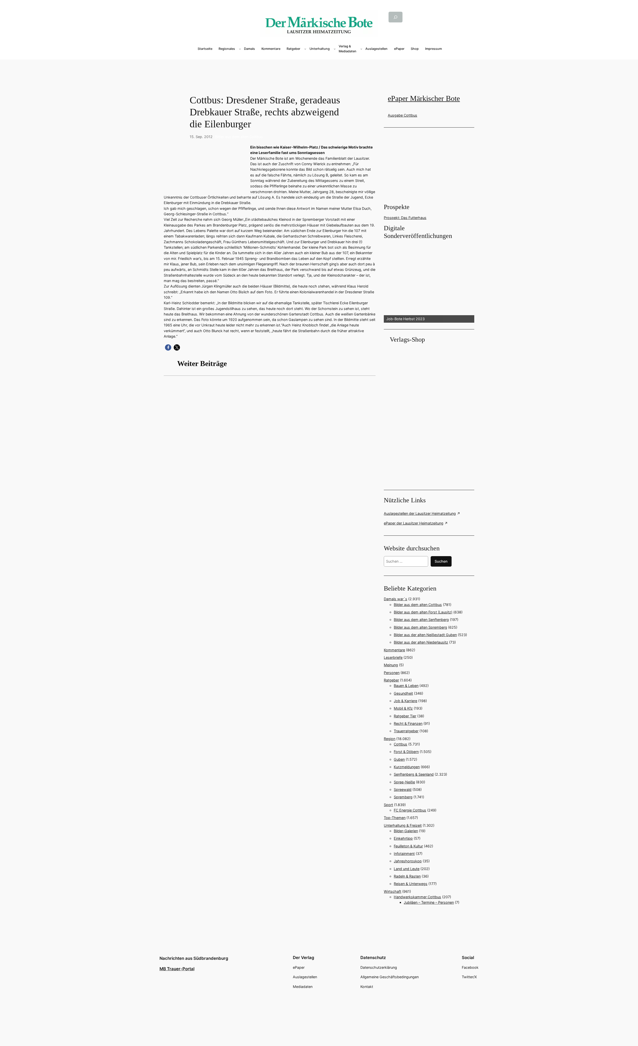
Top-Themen (394, 818)
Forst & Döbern (406, 751)
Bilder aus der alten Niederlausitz (421, 642)
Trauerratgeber (406, 731)
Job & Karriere (405, 701)
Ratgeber (391, 680)
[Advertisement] (319, 68)
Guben (399, 759)
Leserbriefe (393, 657)
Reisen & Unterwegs (410, 884)
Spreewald (402, 789)
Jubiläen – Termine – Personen (429, 902)
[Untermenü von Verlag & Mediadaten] (361, 49)
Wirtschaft (392, 891)
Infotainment (404, 853)
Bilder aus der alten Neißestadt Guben (425, 635)
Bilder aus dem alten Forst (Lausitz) (423, 612)
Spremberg (403, 797)
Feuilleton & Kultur (408, 846)
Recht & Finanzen (408, 723)
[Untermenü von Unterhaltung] (335, 49)
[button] (168, 347)
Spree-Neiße (404, 782)
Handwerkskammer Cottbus (417, 897)
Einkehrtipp (403, 838)
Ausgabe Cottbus (402, 115)
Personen (391, 673)
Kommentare (394, 650)
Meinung (391, 665)
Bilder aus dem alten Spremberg (420, 627)
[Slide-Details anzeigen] (429, 281)
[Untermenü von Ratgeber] (305, 49)
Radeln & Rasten (407, 876)
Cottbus (400, 744)
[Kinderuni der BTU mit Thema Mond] (270, 446)
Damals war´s (395, 599)
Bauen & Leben (406, 685)
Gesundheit (403, 693)
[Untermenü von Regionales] (240, 49)
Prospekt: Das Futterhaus (405, 218)
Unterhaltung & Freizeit (403, 825)
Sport (388, 805)
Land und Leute (406, 869)
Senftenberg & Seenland (414, 774)
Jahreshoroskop (408, 861)
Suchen (441, 561)
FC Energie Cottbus (410, 810)
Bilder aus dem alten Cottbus (239, 137)
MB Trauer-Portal (177, 968)
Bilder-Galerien (406, 831)
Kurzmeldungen (407, 767)
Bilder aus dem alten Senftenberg (421, 619)
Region (389, 739)
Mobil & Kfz (403, 708)
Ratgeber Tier (405, 716)
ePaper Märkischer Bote (424, 98)
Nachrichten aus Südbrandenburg (194, 958)
